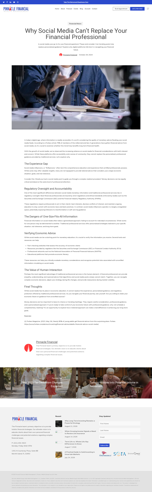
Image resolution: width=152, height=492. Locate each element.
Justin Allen (54, 474)
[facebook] (7, 2)
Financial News (75, 24)
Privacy (39, 474)
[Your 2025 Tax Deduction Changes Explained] (38, 382)
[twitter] (4, 2)
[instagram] (17, 2)
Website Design (45, 474)
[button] (148, 9)
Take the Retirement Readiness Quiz (76, 2)
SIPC (53, 478)
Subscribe (104, 445)
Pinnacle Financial (70, 55)
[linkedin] (10, 2)
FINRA (47, 478)
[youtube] (14, 2)
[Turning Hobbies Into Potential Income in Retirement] (114, 382)
